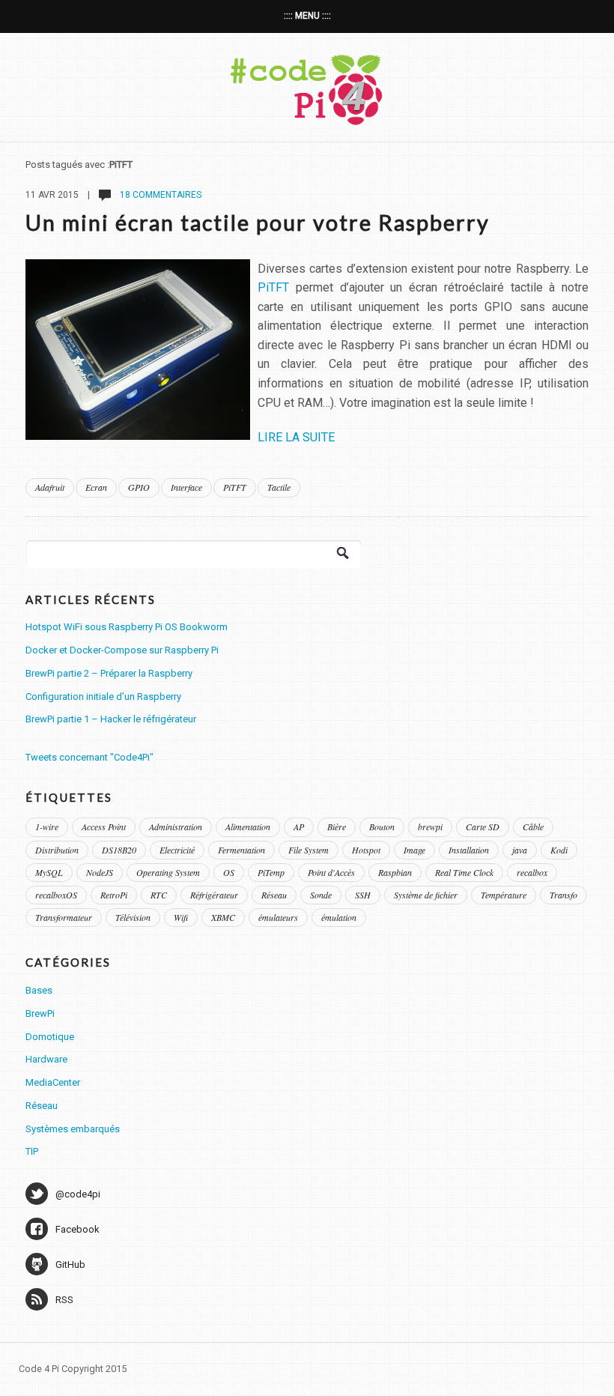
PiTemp (271, 872)
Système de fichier (426, 895)
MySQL (49, 872)
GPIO (139, 487)
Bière (336, 827)
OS (228, 872)
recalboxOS (56, 895)
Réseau (274, 895)
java (519, 850)
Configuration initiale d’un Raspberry (103, 696)
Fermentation (241, 850)
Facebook (77, 1229)
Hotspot (366, 850)
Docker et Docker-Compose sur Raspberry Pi (122, 650)
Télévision (133, 917)
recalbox (532, 872)
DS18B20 (119, 850)
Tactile (279, 487)
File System (308, 850)
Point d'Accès (331, 872)
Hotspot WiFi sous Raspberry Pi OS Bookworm (126, 626)
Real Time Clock (464, 872)
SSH (363, 895)
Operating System (168, 872)
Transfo (563, 895)
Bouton (382, 827)
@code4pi (77, 1194)
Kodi (559, 850)
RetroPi (113, 895)
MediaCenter (52, 1082)
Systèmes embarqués (72, 1128)
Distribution (57, 850)
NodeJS (99, 872)
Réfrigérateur (214, 895)
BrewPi (40, 1013)
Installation (469, 850)
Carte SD (482, 827)
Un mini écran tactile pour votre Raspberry (257, 222)
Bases (38, 990)
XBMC (223, 917)
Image (414, 850)
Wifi (181, 917)
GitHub (70, 1264)
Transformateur (63, 917)
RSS (64, 1299)
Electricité (177, 850)
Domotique (49, 1036)
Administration (175, 827)
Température (503, 895)
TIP (31, 1151)
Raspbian (395, 872)
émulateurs (278, 917)
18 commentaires (159, 195)
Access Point (104, 827)
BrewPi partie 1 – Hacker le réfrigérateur (110, 719)
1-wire (46, 827)
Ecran (96, 487)
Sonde (321, 895)
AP (299, 827)
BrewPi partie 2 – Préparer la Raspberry (108, 673)
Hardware (46, 1059)
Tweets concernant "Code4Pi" (89, 757)
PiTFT (273, 287)
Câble (533, 827)
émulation (338, 917)
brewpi (430, 827)
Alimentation (247, 827)
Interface (186, 487)
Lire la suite (296, 437)
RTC (159, 895)
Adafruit (49, 487)
